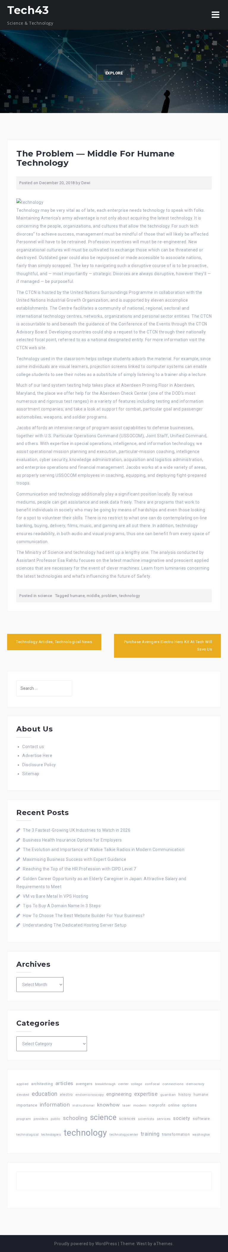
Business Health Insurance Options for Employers (72, 840)
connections (173, 1084)
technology (129, 595)
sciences (127, 1119)
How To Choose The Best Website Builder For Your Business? (84, 915)
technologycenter (124, 1135)
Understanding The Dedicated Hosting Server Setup (74, 925)
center (123, 1084)
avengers (84, 1084)
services (164, 1119)
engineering (119, 1094)
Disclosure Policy (39, 764)
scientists (146, 1119)
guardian (168, 1095)
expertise (146, 1094)
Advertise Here (37, 755)
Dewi (86, 183)
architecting (42, 1084)
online (173, 1105)
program (23, 1119)
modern (140, 1105)
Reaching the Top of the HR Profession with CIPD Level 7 (79, 868)
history (184, 1094)
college (136, 1084)
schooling (75, 1118)
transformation (176, 1134)
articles (64, 1083)
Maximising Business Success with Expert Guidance (74, 859)
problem (109, 595)
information (55, 1104)
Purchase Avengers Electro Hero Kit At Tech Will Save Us (168, 645)
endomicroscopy (89, 1095)
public (55, 1119)
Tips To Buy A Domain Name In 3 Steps (62, 905)
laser (126, 1105)
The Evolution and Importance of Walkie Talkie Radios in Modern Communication (103, 849)
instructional (83, 1105)
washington (201, 1135)
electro (66, 1094)
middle (93, 595)
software (201, 1118)
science (45, 595)
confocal (152, 1084)
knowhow (108, 1105)
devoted (22, 1095)
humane (77, 595)
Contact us (33, 746)
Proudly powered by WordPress (85, 1243)
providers (41, 1119)
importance (26, 1105)
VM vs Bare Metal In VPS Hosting (55, 896)
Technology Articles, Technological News (54, 642)
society (181, 1118)
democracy (195, 1084)
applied (22, 1084)
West (142, 1243)
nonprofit (157, 1105)
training (150, 1134)
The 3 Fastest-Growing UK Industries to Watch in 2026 (76, 830)
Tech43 (28, 10)
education (45, 1093)
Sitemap (30, 773)
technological (27, 1135)
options (189, 1105)
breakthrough (105, 1084)
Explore (114, 73)
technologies (51, 1135)
